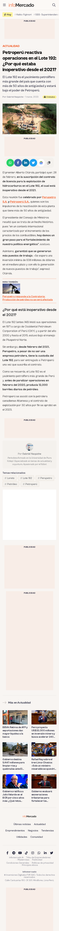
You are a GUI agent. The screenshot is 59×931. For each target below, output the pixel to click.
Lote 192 (27, 478)
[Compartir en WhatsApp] (10, 163)
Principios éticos (30, 865)
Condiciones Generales (17, 863)
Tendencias (47, 830)
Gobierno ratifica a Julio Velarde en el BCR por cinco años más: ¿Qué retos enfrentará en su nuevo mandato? (13, 796)
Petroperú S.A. (19, 201)
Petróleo (12, 484)
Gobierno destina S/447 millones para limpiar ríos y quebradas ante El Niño (14, 764)
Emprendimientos (15, 830)
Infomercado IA (16, 857)
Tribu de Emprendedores (38, 857)
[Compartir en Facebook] (18, 163)
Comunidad (36, 837)
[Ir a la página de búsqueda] (54, 5)
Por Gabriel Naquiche (13, 97)
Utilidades (21, 837)
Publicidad (37, 860)
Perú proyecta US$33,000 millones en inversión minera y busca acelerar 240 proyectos (43, 732)
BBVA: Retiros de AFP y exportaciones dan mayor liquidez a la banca (15, 732)
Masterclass (23, 860)
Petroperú (31, 484)
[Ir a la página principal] (21, 5)
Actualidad (11, 46)
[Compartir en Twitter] (33, 163)
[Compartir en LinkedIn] (25, 163)
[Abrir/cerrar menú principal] (4, 5)
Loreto (10, 478)
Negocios (33, 830)
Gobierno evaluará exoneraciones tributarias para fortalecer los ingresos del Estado (42, 796)
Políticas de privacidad (42, 863)
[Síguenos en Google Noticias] (41, 163)
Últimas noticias (22, 824)
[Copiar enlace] (49, 163)
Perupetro (46, 478)
